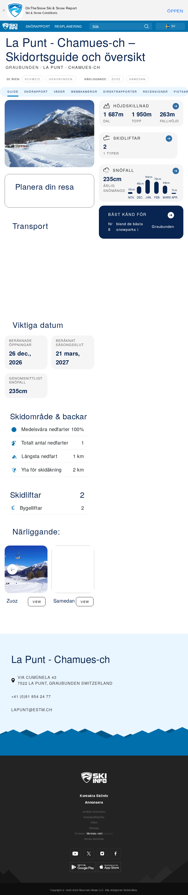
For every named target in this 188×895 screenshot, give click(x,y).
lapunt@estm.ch (31, 709)
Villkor (93, 822)
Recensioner (155, 91)
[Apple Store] (109, 866)
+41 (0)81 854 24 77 (31, 696)
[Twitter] (88, 853)
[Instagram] (102, 853)
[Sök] (146, 26)
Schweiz (32, 79)
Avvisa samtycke (94, 839)
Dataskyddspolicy (93, 817)
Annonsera (94, 802)
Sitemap (94, 828)
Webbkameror (84, 91)
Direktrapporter (120, 91)
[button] (49, 272)
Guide (12, 91)
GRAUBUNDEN (22, 67)
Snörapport (38, 26)
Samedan (137, 79)
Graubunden (61, 79)
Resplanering (68, 26)
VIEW (37, 601)
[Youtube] (75, 853)
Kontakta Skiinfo (94, 795)
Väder (59, 91)
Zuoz (116, 79)
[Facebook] (115, 853)
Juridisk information (94, 811)
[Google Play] (83, 866)
